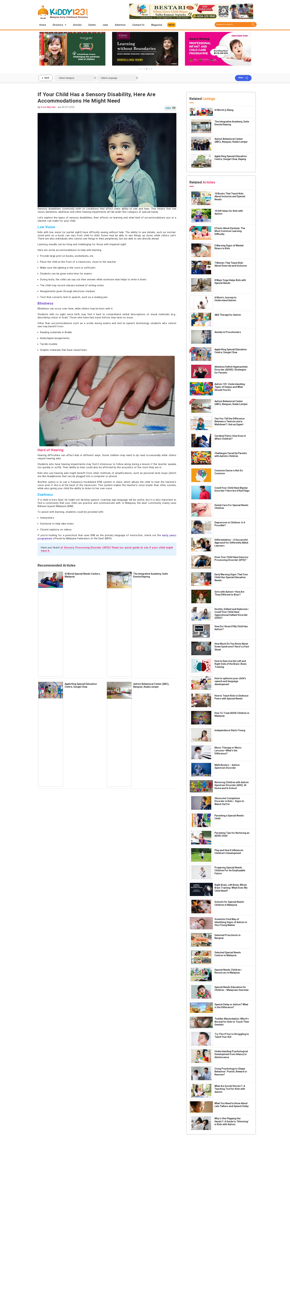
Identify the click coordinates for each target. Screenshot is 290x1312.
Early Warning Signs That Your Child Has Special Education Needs (231, 577)
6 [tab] (151, 69)
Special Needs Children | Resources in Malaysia (227, 971)
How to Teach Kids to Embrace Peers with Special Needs (231, 697)
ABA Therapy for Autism (227, 314)
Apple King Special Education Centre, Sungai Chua (81, 685)
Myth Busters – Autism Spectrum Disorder (227, 766)
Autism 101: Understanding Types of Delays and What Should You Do (229, 387)
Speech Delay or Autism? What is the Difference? (231, 1006)
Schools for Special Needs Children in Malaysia (229, 903)
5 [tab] (149, 69)
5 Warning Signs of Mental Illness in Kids (229, 247)
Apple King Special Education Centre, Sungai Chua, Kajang (230, 158)
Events (92, 25)
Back (46, 78)
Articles (77, 25)
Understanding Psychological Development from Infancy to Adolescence (231, 1054)
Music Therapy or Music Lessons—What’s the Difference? (227, 750)
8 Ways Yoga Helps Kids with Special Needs (230, 282)
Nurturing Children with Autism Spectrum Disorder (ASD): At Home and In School (231, 785)
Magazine (156, 25)
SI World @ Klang (223, 110)
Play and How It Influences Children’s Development (228, 852)
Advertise (120, 25)
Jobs (105, 25)
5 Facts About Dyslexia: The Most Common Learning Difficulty (229, 231)
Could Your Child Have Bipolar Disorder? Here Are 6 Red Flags (232, 489)
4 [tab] (146, 69)
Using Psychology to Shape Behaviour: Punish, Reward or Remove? (230, 1071)
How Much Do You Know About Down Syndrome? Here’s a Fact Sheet (231, 646)
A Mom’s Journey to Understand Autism (225, 299)
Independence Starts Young (229, 730)
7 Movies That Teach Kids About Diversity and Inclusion (230, 264)
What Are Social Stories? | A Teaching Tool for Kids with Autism (229, 1089)
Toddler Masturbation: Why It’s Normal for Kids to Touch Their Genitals (231, 1021)
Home (42, 25)
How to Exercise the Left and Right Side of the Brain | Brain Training (230, 664)
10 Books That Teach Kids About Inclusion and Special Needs (229, 196)
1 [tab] (139, 69)
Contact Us (138, 25)
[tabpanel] (72, 49)
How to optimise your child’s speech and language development (230, 681)
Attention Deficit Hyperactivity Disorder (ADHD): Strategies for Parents (231, 369)
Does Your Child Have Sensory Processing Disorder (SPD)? (231, 558)
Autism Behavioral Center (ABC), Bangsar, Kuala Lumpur (151, 685)
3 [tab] (144, 69)
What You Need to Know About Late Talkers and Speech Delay (231, 1105)
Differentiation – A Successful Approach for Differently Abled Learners (231, 542)
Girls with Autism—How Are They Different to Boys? (229, 593)
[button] (171, 25)
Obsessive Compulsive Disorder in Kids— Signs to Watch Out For (229, 801)
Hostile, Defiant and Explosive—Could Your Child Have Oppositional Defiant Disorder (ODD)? (231, 613)
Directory (58, 25)
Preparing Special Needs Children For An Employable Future (229, 870)
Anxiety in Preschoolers (227, 332)
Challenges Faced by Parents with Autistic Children (230, 455)
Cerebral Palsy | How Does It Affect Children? (230, 437)
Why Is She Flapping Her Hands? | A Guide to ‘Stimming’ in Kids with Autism (231, 1121)
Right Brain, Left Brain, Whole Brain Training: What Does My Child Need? (230, 888)
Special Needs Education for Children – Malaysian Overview (231, 988)
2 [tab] (141, 69)
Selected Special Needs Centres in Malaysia (227, 954)
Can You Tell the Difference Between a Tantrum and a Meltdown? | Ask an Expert (229, 421)
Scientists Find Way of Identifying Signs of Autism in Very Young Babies (230, 922)
